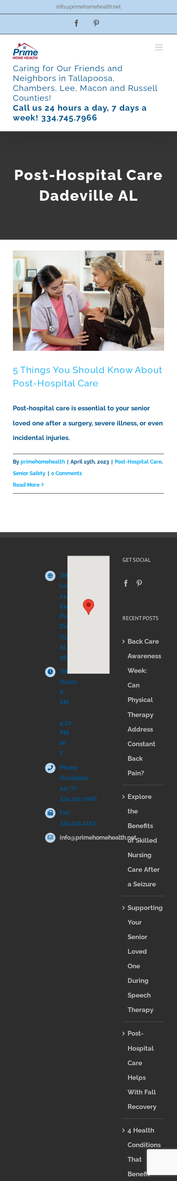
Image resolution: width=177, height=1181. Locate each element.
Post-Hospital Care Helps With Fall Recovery (142, 1070)
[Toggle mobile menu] (159, 47)
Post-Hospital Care (138, 462)
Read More (26, 485)
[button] (88, 607)
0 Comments (66, 473)
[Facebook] (125, 583)
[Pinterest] (139, 583)
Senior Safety (29, 473)
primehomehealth (43, 462)
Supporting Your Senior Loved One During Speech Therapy (144, 959)
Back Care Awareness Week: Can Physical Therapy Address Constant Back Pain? (144, 707)
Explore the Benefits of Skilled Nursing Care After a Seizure (144, 840)
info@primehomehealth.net (88, 7)
